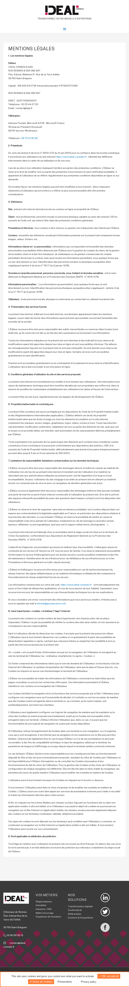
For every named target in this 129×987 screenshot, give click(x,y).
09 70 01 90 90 (29, 138)
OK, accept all (110, 976)
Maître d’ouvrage (45, 913)
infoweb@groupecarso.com (51, 603)
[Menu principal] (64, 29)
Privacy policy (88, 981)
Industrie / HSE (44, 909)
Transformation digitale (80, 906)
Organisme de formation (48, 916)
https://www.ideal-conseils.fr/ (71, 156)
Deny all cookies (42, 981)
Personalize (65, 981)
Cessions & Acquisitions (80, 917)
